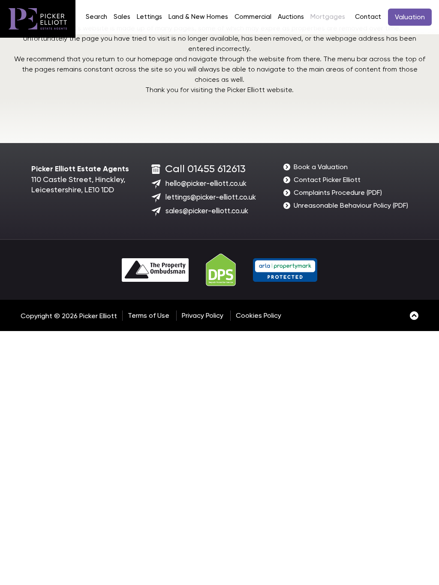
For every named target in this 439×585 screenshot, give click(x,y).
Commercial (253, 17)
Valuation (410, 17)
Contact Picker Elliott (327, 180)
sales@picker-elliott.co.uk (206, 210)
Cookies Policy (258, 315)
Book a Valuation (321, 167)
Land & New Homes (198, 17)
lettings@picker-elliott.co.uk (210, 197)
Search (96, 17)
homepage (155, 59)
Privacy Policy (202, 315)
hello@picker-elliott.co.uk (206, 183)
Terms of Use (148, 315)
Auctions (291, 17)
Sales (122, 17)
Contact (368, 17)
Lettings (149, 17)
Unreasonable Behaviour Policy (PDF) (351, 205)
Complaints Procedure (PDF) (338, 192)
